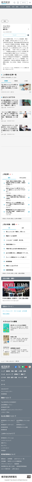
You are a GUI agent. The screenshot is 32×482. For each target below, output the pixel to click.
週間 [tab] (23, 228)
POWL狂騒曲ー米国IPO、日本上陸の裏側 (15, 298)
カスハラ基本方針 (5, 468)
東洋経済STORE (5, 407)
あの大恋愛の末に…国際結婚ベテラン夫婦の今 (18, 253)
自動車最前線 (9, 270)
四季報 (16, 374)
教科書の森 (4, 429)
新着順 (6, 80)
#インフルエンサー (8, 311)
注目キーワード (7, 306)
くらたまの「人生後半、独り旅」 (15, 240)
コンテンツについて (6, 440)
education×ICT (5, 389)
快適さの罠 (14, 336)
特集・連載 (15, 6)
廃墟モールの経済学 (11, 236)
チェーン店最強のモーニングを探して (16, 257)
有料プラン (4, 443)
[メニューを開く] (30, 2)
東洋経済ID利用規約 (22, 466)
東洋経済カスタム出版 (22, 427)
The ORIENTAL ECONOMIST (8, 402)
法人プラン (4, 445)
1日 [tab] (9, 227)
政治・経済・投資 (12, 377)
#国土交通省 (6, 313)
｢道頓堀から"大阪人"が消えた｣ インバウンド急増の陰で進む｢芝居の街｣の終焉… (16, 197)
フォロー (15, 35)
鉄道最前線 (9, 261)
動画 (27, 6)
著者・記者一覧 (10, 361)
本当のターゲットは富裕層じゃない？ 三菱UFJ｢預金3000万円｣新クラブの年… (15, 204)
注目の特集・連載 (8, 278)
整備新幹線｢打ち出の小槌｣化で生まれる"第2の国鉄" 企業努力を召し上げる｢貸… (15, 211)
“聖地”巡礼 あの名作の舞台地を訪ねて (16, 248)
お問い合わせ (15, 468)
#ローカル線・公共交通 (20, 311)
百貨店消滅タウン (11, 244)
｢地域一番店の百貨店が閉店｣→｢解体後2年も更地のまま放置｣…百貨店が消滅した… (15, 182)
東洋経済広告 (4, 427)
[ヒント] (28, 35)
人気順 (22, 6)
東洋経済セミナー (20, 424)
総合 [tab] (9, 177)
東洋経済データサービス (7, 424)
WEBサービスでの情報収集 (14, 461)
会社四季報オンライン (6, 404)
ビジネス (3, 377)
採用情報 (10, 458)
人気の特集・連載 (9, 224)
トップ (3, 6)
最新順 (8, 6)
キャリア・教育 (22, 377)
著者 (5, 21)
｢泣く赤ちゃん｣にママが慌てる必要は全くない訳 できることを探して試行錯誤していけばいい (9, 87)
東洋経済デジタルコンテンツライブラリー (11, 409)
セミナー (8, 374)
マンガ (3, 374)
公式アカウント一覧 (19, 458)
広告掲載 (3, 461)
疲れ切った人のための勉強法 (18, 325)
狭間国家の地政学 (15, 348)
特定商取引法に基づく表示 (8, 466)
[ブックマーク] (30, 92)
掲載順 (16, 80)
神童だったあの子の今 (12, 265)
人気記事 (6, 174)
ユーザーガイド (5, 448)
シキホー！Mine (5, 412)
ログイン (24, 2)
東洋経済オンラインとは (7, 438)
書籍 (22, 374)
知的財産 (16, 463)
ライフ (3, 380)
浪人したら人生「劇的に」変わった (15, 231)
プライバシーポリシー (6, 463)
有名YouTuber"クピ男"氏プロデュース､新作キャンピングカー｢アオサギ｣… (15, 190)
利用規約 (3, 450)
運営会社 (3, 458)
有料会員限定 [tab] (22, 177)
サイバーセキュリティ (6, 391)
